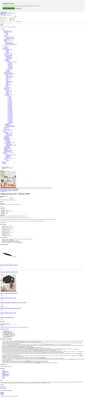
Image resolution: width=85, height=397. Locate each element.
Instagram (2, 394)
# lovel (1, 329)
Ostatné (3, 168)
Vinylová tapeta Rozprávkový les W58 (8, 312)
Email (1, 323)
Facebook (2, 392)
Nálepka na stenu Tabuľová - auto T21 (8, 297)
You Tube (2, 393)
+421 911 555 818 (3, 390)
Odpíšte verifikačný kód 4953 (5, 324)
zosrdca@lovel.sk (9, 390)
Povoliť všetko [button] (6, 8)
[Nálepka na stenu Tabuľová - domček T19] (8, 291)
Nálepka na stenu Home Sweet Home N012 (9, 271)
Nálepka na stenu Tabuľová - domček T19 (9, 293)
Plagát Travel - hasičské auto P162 (7, 317)
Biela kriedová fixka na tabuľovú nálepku (8, 264)
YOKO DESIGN (3, 191)
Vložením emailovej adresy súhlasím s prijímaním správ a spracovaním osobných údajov (14, 327)
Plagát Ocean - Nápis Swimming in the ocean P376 (10, 308)
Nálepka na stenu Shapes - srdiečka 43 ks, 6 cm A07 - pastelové (13, 302)
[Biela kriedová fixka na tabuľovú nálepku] (8, 263)
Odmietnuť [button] (12, 8)
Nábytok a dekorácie (5, 166)
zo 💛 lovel (8, 396)
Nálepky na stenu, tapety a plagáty (7, 167)
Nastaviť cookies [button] (18, 8)
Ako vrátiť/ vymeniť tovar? (6, 337)
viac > (1, 206)
